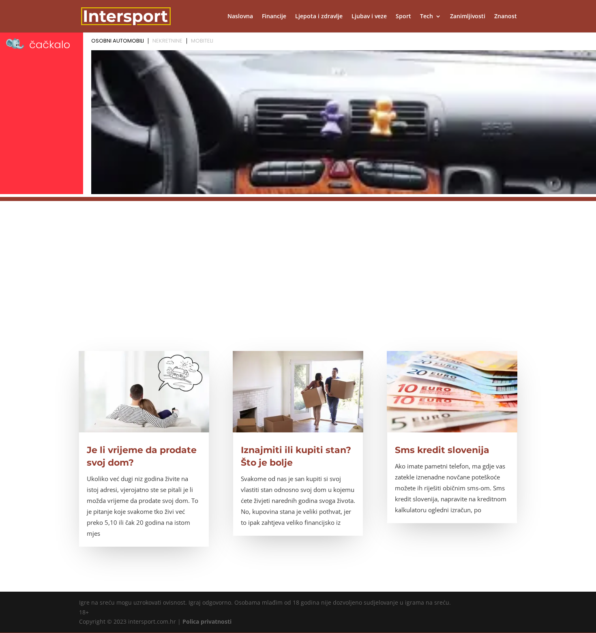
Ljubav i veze (369, 16)
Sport (403, 16)
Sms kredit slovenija (442, 450)
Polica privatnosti (207, 621)
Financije (274, 16)
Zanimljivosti (467, 16)
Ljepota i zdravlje (319, 16)
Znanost (505, 16)
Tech (426, 16)
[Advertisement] (298, 257)
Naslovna (240, 16)
